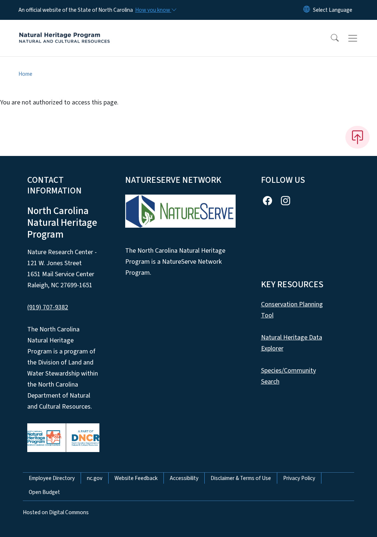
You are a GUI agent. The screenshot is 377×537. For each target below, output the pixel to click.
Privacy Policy (299, 478)
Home (25, 74)
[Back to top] (357, 137)
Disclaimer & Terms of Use (241, 478)
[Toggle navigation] (359, 38)
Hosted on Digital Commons (56, 512)
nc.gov (94, 478)
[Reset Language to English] (306, 9)
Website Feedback (136, 478)
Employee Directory (52, 478)
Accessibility (184, 478)
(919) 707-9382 (47, 307)
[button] (330, 38)
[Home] (64, 30)
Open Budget (44, 492)
